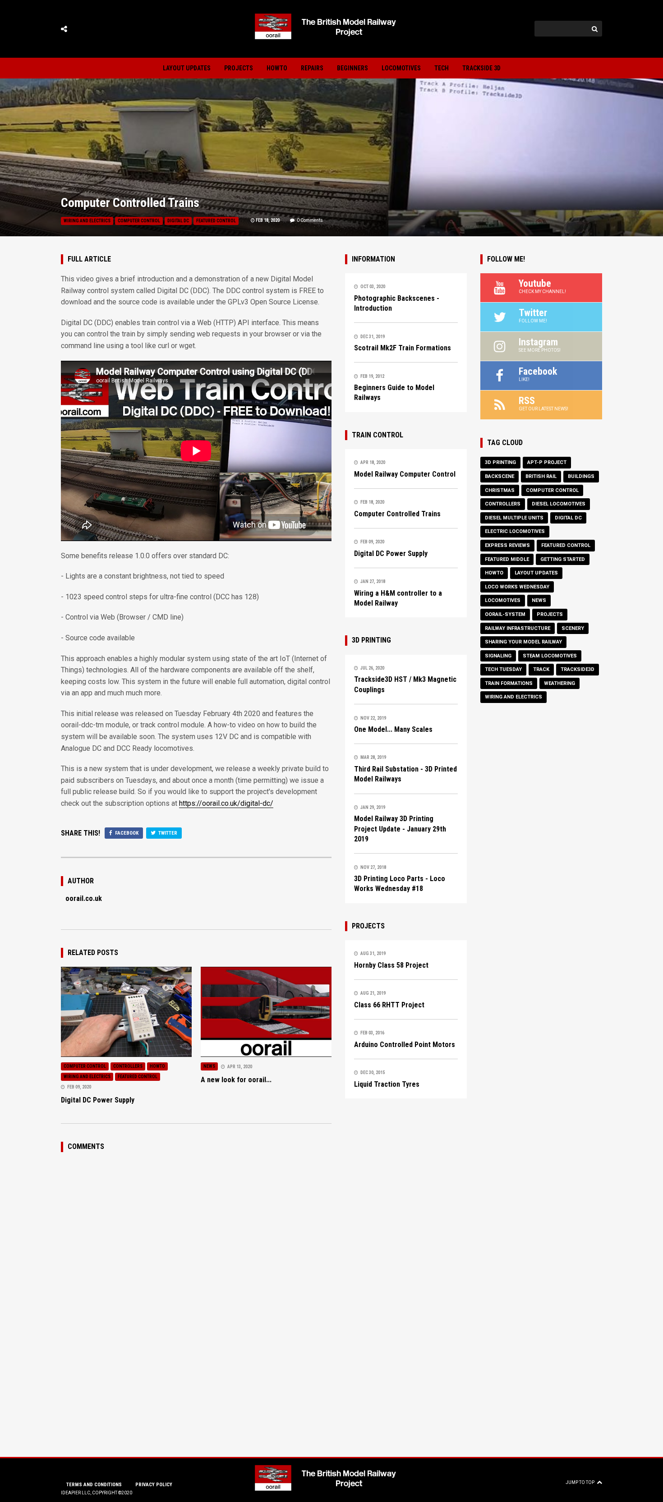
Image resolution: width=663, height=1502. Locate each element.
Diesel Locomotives (558, 504)
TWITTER (167, 833)
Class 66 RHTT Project (389, 1005)
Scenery (573, 628)
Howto (277, 68)
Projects (238, 68)
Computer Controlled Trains (397, 514)
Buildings (581, 476)
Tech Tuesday (503, 669)
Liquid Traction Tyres (386, 1084)
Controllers (128, 1066)
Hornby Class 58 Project (391, 965)
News (209, 1066)
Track (541, 669)
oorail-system (505, 614)
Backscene (499, 476)
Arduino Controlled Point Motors (404, 1044)
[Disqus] (196, 1274)
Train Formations (509, 683)
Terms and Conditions (94, 1485)
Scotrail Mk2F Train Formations (402, 348)
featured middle (507, 559)
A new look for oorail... (236, 1079)
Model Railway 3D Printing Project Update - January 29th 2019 (400, 828)
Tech (441, 68)
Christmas (500, 490)
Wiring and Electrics (87, 220)
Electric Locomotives (515, 531)
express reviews (507, 545)
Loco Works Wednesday (517, 587)
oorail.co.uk (83, 898)
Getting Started (562, 559)
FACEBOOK (126, 833)
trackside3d (577, 669)
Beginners (352, 68)
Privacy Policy (153, 1485)
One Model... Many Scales (393, 729)
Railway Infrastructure (517, 628)
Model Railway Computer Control (405, 474)
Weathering (559, 683)
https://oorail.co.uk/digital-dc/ (226, 803)
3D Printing (500, 462)
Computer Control (139, 220)
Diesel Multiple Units (514, 518)
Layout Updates (187, 68)
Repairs (312, 68)
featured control (216, 220)
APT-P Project (546, 462)
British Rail (541, 476)
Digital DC (178, 220)
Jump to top (580, 1482)
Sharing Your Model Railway (523, 642)
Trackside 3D (481, 68)
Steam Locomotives (550, 656)
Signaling (498, 656)
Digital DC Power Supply (97, 1100)
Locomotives (401, 68)
